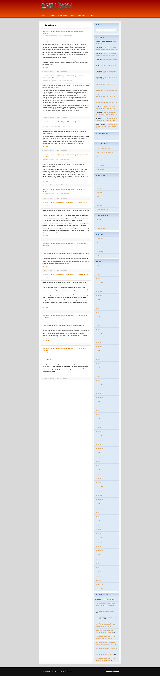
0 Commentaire (64, 71)
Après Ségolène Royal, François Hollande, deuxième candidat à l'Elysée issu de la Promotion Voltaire (105, 605)
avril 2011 (98, 316)
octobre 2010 (99, 342)
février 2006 (98, 576)
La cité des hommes (67, 35)
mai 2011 (98, 312)
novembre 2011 (99, 287)
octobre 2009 (99, 393)
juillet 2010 (98, 355)
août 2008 (98, 452)
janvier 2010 (99, 380)
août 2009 (98, 401)
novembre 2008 (99, 440)
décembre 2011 (99, 282)
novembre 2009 (99, 389)
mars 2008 (98, 474)
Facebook (52, 71)
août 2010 (98, 350)
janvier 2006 (99, 580)
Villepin (90, 15)
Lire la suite (45, 67)
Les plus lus (98, 599)
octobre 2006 (99, 546)
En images (81, 15)
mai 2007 (98, 516)
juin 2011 (98, 308)
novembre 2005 (99, 588)
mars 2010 (98, 372)
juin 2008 (98, 461)
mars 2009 (98, 423)
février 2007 (98, 529)
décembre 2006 (99, 537)
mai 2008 (98, 465)
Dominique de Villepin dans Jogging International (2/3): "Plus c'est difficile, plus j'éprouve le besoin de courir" (105, 624)
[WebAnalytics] (102, 671)
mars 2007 (98, 525)
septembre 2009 (99, 397)
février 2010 (98, 376)
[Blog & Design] (115, 671)
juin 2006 (98, 559)
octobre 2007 (99, 495)
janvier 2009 (99, 431)
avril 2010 (98, 367)
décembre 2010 (99, 333)
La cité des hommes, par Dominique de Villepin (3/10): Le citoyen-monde (65, 274)
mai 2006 (98, 563)
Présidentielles (62, 15)
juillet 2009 (98, 406)
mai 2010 (98, 363)
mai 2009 (98, 414)
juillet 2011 (98, 304)
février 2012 (98, 274)
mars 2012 (98, 270)
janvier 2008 (99, 482)
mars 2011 (98, 321)
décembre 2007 (99, 486)
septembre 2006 (99, 550)
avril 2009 (98, 418)
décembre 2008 (99, 435)
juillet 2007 (98, 508)
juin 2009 (98, 410)
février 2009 (98, 427)
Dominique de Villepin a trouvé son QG (105, 654)
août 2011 (98, 299)
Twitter (57, 71)
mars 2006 (98, 571)
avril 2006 (98, 567)
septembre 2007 (99, 499)
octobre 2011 (99, 291)
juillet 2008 (98, 457)
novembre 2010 (99, 338)
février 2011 (98, 325)
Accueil (43, 15)
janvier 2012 (99, 278)
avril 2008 (98, 469)
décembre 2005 (99, 584)
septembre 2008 (99, 448)
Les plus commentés (109, 599)
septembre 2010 (99, 346)
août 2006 (98, 554)
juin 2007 (98, 512)
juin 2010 (98, 359)
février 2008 (98, 478)
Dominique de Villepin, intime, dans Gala (105, 611)
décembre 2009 (99, 384)
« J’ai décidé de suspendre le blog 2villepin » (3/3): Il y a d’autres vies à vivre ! (106, 126)
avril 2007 (98, 520)
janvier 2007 (99, 533)
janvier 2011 (98, 329)
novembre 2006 (99, 542)
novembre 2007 (99, 491)
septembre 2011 (99, 295)
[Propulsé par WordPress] (109, 671)
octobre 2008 (99, 444)
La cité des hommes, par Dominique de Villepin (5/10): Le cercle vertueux (65, 202)
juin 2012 (98, 265)
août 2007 (98, 503)
